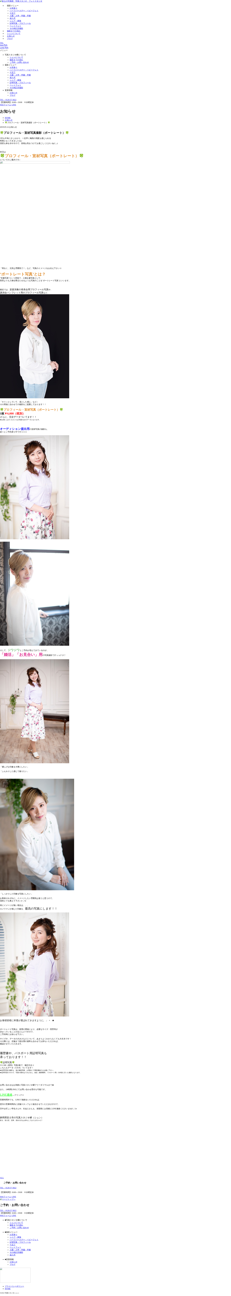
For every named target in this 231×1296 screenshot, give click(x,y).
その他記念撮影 (16, 28)
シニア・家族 (15, 21)
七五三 (12, 13)
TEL (2, 43)
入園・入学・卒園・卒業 (20, 16)
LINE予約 (4, 48)
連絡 (9, 1094)
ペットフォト (15, 26)
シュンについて (13, 33)
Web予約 (3, 45)
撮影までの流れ (13, 31)
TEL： (8, 100)
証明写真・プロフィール (20, 23)
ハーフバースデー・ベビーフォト (24, 11)
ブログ (10, 39)
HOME (8, 1289)
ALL (2, 1178)
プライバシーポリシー (14, 1286)
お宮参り (13, 8)
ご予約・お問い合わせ (19, 62)
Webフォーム (5, 105)
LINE (14, 105)
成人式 (12, 18)
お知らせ (11, 36)
